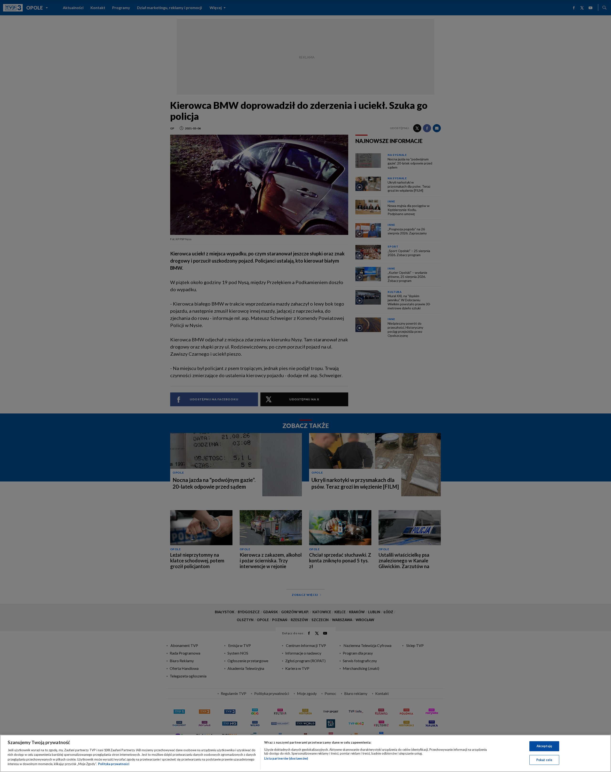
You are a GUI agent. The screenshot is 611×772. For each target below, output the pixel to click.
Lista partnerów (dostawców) (286, 758)
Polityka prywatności (113, 764)
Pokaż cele (544, 759)
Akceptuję (544, 746)
